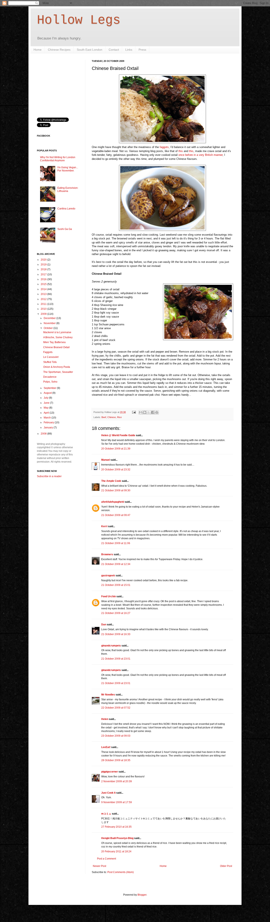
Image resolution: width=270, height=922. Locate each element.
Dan (103, 624)
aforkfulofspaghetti (112, 501)
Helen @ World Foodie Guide (118, 435)
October (48, 328)
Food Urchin (108, 596)
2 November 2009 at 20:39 (116, 781)
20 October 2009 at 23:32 (115, 469)
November (50, 323)
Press (142, 49)
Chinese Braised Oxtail (56, 347)
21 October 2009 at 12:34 (115, 564)
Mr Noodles (108, 694)
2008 (44, 433)
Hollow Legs (78, 20)
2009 (44, 313)
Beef (103, 417)
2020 (44, 259)
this (180, 151)
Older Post (226, 866)
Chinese (111, 417)
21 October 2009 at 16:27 (115, 613)
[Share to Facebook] (153, 412)
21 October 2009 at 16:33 (115, 634)
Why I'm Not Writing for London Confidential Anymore (57, 159)
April (47, 412)
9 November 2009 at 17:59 (116, 802)
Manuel (105, 459)
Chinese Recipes (59, 49)
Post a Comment (106, 858)
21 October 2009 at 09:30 (115, 490)
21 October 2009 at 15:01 (115, 585)
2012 (44, 299)
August (48, 392)
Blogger (142, 894)
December (50, 318)
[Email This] (141, 412)
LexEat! (106, 747)
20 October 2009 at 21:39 (115, 448)
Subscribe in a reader (49, 476)
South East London (89, 49)
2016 (44, 279)
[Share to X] (149, 412)
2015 (44, 284)
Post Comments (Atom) (120, 872)
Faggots (48, 352)
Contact (114, 49)
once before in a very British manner (200, 154)
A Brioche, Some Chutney (58, 337)
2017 (44, 274)
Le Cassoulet (50, 357)
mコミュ (106, 813)
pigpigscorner (109, 771)
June (47, 402)
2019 (44, 264)
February (49, 422)
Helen (104, 719)
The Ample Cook (111, 480)
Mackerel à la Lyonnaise (57, 332)
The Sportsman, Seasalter (58, 372)
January (49, 427)
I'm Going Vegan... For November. (67, 169)
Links (128, 49)
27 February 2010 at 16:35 (116, 826)
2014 (44, 289)
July (46, 397)
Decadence (50, 376)
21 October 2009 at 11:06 (115, 543)
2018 (44, 269)
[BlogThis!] (145, 412)
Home (38, 49)
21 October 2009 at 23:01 (115, 658)
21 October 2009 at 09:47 (115, 515)
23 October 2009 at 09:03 (115, 735)
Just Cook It (108, 792)
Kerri (104, 526)
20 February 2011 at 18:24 (116, 851)
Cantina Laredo (66, 208)
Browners (107, 554)
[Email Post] (133, 412)
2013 (44, 294)
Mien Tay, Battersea (54, 342)
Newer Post (99, 866)
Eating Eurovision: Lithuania (67, 189)
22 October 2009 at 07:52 (115, 707)
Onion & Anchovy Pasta (56, 366)
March (47, 417)
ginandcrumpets (111, 645)
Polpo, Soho (50, 381)
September (50, 388)
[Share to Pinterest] (157, 412)
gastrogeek (108, 575)
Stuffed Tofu (50, 362)
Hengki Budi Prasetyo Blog (117, 838)
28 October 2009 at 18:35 (115, 760)
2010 (44, 308)
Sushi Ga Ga (64, 229)
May (46, 407)
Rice (119, 417)
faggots (164, 147)
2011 (44, 304)
